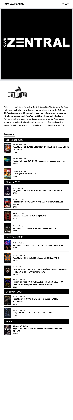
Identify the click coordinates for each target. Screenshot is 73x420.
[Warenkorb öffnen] (63, 4)
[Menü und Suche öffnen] (67, 3)
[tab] (10, 135)
